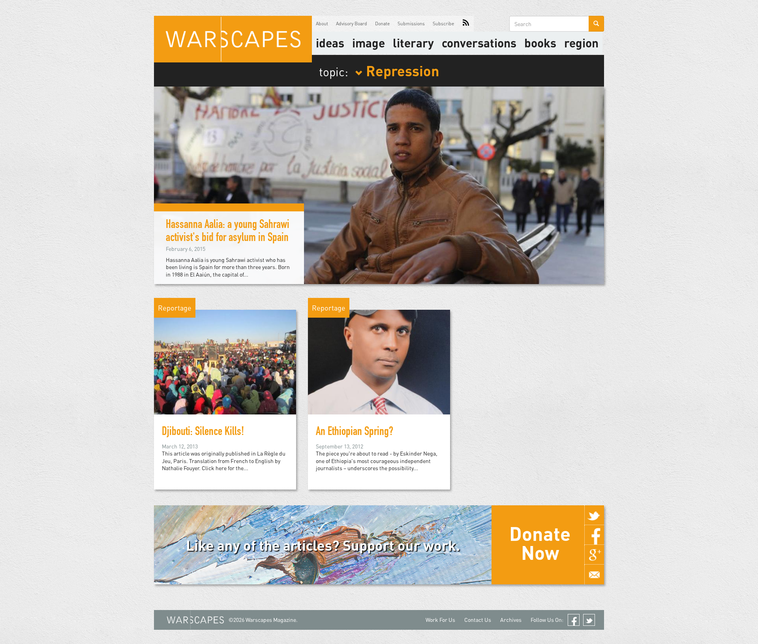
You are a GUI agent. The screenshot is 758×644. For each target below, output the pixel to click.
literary (413, 43)
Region (581, 43)
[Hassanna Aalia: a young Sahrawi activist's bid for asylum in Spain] (379, 184)
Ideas (330, 43)
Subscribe (443, 23)
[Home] (233, 39)
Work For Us (440, 619)
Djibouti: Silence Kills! (203, 433)
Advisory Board (351, 23)
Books (540, 43)
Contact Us (477, 619)
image (368, 43)
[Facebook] (594, 535)
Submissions (411, 23)
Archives (511, 619)
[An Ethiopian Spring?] (379, 361)
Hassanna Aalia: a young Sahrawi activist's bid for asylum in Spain (227, 232)
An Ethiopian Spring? (354, 433)
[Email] (594, 574)
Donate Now (539, 543)
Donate (382, 23)
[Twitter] (594, 515)
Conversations (479, 43)
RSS (466, 24)
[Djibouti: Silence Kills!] (225, 361)
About (322, 23)
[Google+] (594, 555)
